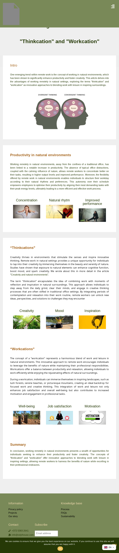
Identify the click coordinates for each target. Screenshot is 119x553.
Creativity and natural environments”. (30, 274)
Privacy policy (15, 509)
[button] (113, 6)
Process (65, 509)
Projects (12, 513)
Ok (60, 548)
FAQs (64, 513)
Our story (13, 516)
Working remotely (19, 164)
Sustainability (68, 516)
